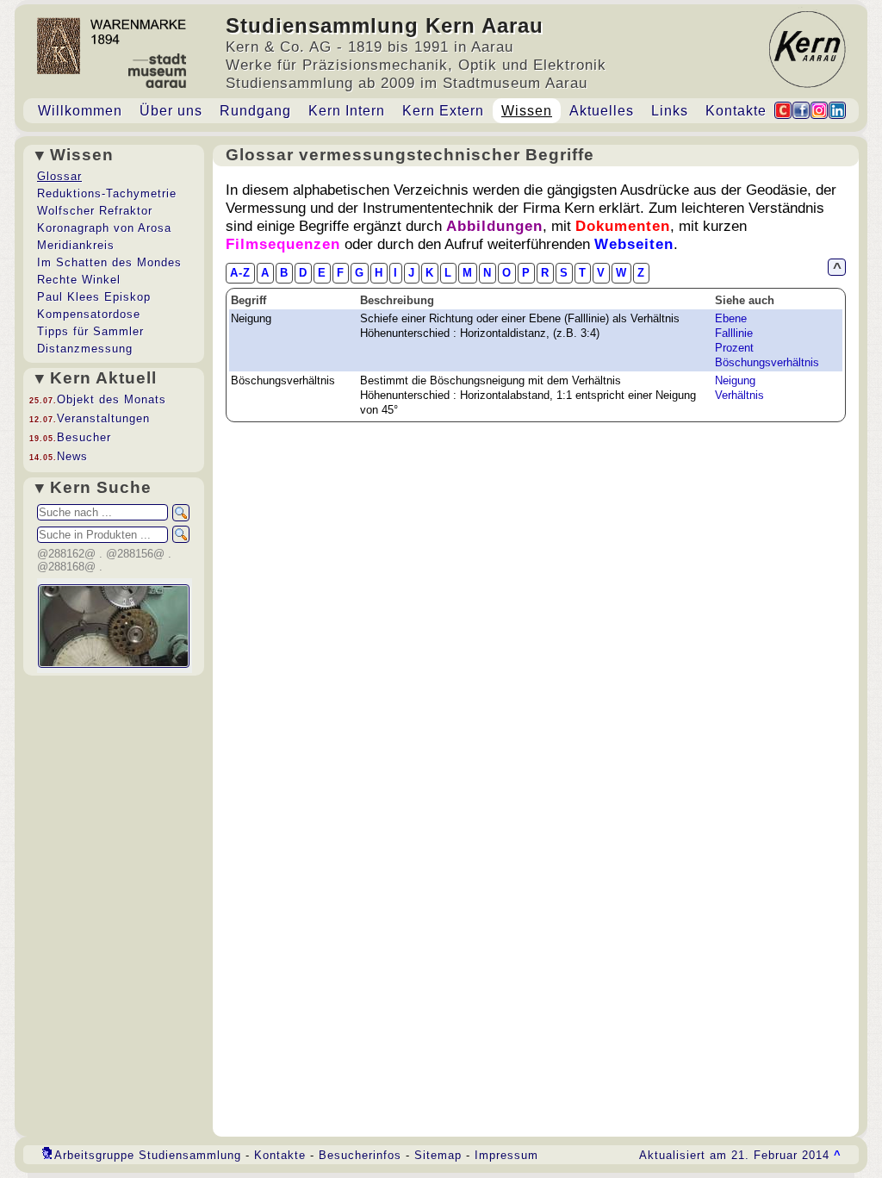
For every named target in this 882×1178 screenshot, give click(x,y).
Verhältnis (739, 395)
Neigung (735, 380)
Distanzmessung (85, 348)
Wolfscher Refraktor (94, 210)
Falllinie (734, 333)
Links (669, 110)
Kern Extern (443, 110)
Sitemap (438, 1155)
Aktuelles (601, 110)
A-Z (240, 272)
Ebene (731, 318)
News (72, 456)
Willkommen (80, 110)
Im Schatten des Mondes (109, 262)
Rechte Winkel (79, 279)
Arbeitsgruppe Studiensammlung (147, 1155)
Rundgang (255, 110)
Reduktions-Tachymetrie (107, 193)
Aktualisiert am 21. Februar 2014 (740, 1155)
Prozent (734, 347)
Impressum (506, 1155)
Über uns (171, 110)
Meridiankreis (76, 245)
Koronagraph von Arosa (104, 227)
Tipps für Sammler (90, 331)
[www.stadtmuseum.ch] (157, 83)
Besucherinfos (360, 1155)
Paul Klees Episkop (94, 296)
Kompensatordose (88, 314)
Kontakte (736, 110)
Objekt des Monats (111, 399)
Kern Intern (346, 110)
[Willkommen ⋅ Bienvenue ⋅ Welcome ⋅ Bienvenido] (111, 69)
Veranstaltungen (103, 418)
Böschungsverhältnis (767, 362)
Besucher (84, 437)
